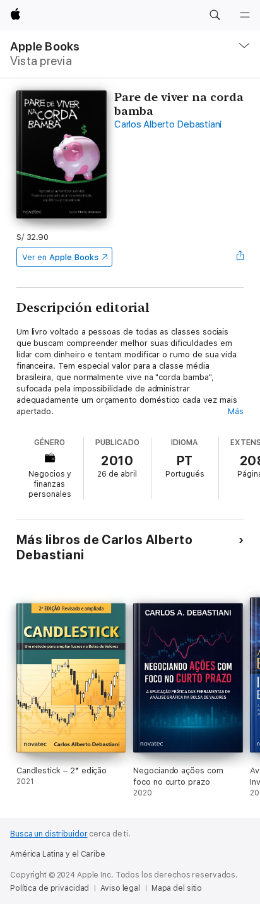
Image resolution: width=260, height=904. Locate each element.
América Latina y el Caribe (57, 854)
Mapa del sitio (176, 888)
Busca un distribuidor (48, 834)
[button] (214, 15)
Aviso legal (120, 888)
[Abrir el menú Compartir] (240, 257)
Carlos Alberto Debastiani (168, 124)
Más (236, 411)
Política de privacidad (49, 888)
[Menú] (245, 15)
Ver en (60, 257)
